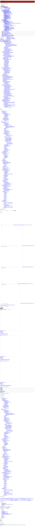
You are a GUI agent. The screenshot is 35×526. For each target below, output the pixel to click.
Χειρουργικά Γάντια (6, 408)
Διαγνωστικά (4, 441)
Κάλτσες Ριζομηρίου (6, 190)
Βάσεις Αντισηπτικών (8, 136)
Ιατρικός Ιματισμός (6, 145)
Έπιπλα (4, 158)
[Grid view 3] (1, 308)
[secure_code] (6, 507)
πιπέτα (18, 500)
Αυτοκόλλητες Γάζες (9, 142)
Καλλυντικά (4, 177)
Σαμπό (5, 206)
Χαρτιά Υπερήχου (6, 117)
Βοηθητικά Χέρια (6, 187)
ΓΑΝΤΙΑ (25, 498)
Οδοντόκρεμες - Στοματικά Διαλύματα (8, 461)
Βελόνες (5, 424)
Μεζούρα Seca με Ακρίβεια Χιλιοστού (5, 385)
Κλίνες (4, 167)
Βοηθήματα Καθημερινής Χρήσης (6, 162)
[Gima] (1, 389)
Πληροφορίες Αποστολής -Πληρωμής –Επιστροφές (7, 504)
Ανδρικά (4, 201)
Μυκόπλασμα (7, 127)
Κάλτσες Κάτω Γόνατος (7, 477)
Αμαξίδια (4, 448)
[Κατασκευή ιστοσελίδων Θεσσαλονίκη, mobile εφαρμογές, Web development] (9, 506)
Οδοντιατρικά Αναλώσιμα (6, 406)
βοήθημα (7, 499)
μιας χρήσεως (2, 500)
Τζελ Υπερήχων (6, 148)
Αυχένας (5, 194)
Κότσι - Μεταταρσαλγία (7, 470)
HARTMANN (18, 498)
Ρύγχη (5, 129)
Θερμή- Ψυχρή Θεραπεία (6, 454)
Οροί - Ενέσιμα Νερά (6, 433)
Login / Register (3, 517)
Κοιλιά (5, 196)
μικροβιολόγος (5, 500)
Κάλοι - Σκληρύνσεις (6, 182)
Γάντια (2, 121)
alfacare (4, 498)
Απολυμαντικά (7, 422)
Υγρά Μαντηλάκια (6, 462)
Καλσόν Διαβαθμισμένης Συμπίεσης (8, 189)
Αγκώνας (5, 192)
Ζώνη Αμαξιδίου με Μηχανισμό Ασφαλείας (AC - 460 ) (24, 283)
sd (22, 498)
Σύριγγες (5, 435)
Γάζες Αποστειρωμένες (9, 430)
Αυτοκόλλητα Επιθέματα (8, 140)
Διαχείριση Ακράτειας (5, 163)
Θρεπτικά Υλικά (6, 412)
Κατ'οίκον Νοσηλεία (4, 160)
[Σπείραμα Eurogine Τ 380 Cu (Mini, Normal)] (12, 245)
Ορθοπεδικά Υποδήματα (4, 488)
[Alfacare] (1, 392)
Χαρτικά (5, 150)
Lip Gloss (5, 178)
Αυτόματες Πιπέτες (5, 153)
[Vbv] (8, 507)
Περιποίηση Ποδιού (5, 181)
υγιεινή (26, 500)
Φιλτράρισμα (14, 210)
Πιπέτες (5, 416)
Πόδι (4, 199)
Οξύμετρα (5, 155)
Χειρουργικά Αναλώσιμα (5, 119)
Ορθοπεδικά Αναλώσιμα (7, 9)
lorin (21, 498)
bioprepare (11, 498)
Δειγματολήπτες (6, 401)
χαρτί (31, 500)
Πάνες (5, 451)
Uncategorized (3, 111)
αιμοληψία (32, 498)
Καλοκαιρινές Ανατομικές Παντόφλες (8, 202)
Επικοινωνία (3, 505)
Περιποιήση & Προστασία (7, 184)
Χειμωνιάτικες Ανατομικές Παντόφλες (8, 203)
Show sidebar (1, 307)
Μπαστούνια (4, 191)
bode (13, 498)
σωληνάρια (20, 500)
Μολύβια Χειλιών (6, 179)
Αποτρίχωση (5, 176)
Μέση (5, 197)
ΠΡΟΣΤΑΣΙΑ (27, 498)
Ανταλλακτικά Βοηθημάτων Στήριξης (7, 185)
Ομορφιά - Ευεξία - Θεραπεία (5, 169)
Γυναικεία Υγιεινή (6, 459)
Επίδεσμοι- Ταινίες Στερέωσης (7, 432)
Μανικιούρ (4, 180)
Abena (1, 498)
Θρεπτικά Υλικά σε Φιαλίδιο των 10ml (10, 414)
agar (2, 498)
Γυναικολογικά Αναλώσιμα (7, 8)
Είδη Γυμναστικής (5, 475)
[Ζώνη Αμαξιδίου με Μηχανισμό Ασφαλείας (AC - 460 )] (10, 283)
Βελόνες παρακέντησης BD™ (9, 138)
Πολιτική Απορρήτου (4, 503)
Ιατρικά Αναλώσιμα (4, 409)
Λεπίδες (5, 120)
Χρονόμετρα (5, 157)
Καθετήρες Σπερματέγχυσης (7, 114)
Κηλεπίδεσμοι (6, 483)
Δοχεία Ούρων (4, 166)
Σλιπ (4, 165)
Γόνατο (5, 482)
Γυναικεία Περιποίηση (5, 175)
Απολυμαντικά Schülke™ (10, 135)
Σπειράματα (5, 404)
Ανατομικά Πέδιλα (6, 204)
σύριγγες (22, 500)
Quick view (1, 331)
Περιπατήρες (4, 200)
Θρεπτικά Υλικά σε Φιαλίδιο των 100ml (10, 126)
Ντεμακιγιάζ (5, 172)
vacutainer (24, 498)
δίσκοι (16, 499)
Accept (1, 525)
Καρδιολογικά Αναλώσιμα (6, 118)
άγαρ (30, 498)
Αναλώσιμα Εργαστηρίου (7, 7)
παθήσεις (12, 500)
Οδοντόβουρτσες (6, 173)
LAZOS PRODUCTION (4, 398)
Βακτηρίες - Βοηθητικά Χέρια (6, 186)
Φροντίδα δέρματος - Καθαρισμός (6, 456)
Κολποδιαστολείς (6, 115)
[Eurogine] (3, 33)
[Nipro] (2, 31)
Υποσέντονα (5, 453)
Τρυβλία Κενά (6, 132)
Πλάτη (5, 198)
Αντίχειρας (5, 480)
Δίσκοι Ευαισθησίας (6, 124)
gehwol (16, 498)
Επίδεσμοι (7, 144)
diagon (15, 498)
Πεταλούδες (5, 146)
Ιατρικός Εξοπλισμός (4, 152)
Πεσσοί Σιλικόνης (6, 403)
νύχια (9, 500)
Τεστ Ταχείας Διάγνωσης (7, 419)
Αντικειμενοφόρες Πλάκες (7, 411)
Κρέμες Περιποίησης (5, 467)
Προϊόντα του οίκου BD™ (9, 139)
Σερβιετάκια (5, 164)
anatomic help (7, 498)
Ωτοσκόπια (5, 445)
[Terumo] (1, 387)
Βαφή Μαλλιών (6, 464)
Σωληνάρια (5, 130)
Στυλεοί (5, 147)
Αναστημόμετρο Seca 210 (3, 333)
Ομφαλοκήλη (5, 485)
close (0, 108)
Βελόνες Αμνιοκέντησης (8, 137)
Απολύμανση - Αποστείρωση (6, 440)
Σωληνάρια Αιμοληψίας (7, 131)
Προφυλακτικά (6, 116)
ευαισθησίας (24, 499)
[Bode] (2, 34)
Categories (1, 8)
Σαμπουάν (5, 174)
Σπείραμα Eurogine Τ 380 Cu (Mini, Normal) (27, 245)
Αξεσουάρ (7, 134)
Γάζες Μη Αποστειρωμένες (10, 143)
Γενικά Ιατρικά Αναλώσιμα (6, 133)
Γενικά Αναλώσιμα (5, 170)
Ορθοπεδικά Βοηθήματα (4, 472)
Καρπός (5, 195)
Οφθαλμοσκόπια (6, 443)
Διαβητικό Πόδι (6, 469)
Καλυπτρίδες (5, 128)
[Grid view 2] (0, 308)
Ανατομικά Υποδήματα (6, 205)
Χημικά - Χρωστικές (5, 151)
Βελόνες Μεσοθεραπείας (8, 425)
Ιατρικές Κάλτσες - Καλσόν (6, 188)
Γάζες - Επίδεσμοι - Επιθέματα (7, 427)
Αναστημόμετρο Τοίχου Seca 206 (4, 359)
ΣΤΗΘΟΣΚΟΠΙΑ (6, 156)
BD (9, 498)
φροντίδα (29, 500)
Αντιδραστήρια (6, 123)
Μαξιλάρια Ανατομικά (5, 168)
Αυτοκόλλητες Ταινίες (8, 141)
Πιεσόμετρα (4, 159)
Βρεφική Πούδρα (6, 171)
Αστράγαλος (5, 193)
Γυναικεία (5, 25)
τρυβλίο (24, 500)
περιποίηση (16, 500)
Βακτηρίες (5, 474)
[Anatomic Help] (4, 35)
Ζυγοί (3, 446)
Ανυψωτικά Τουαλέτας (5, 161)
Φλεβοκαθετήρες (6, 149)
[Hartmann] (3, 32)
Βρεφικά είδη (4, 112)
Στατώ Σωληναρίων (6, 417)
